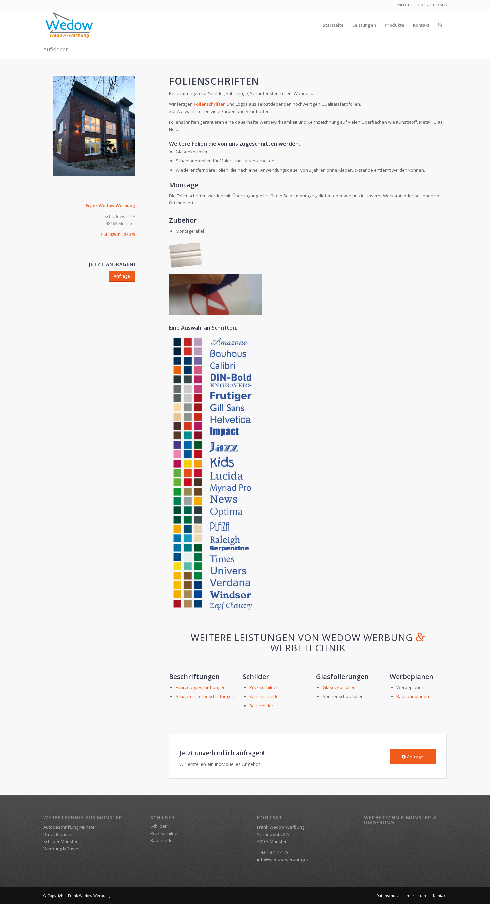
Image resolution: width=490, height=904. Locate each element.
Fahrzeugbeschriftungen (201, 687)
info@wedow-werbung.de (283, 859)
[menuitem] (333, 25)
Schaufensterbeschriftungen (205, 696)
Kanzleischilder (264, 696)
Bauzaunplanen (412, 696)
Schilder (158, 826)
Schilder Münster (60, 841)
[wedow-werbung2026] (69, 25)
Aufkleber (55, 49)
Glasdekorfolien (339, 687)
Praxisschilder (264, 687)
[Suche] (440, 25)
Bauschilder (261, 706)
